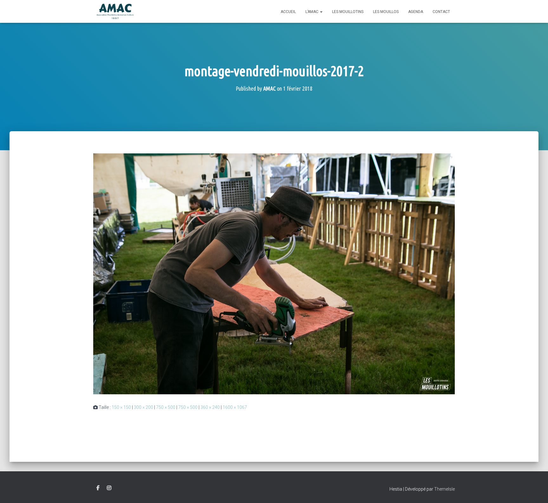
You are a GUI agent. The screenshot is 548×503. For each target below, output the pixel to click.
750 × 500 (165, 407)
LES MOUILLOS (386, 12)
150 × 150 (121, 407)
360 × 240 (210, 407)
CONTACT (441, 12)
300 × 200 (143, 407)
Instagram (109, 488)
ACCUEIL (288, 12)
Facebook (98, 488)
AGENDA (415, 12)
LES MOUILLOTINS (347, 12)
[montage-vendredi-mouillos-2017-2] (274, 273)
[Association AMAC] (115, 11)
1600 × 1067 (235, 407)
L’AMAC (312, 12)
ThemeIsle (444, 489)
